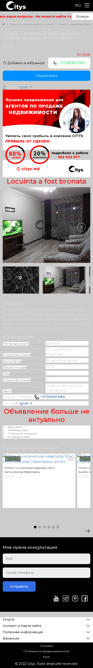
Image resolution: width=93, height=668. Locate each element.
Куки (46, 656)
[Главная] (4, 24)
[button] (81, 227)
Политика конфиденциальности (46, 651)
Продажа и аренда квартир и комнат (31, 24)
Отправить (19, 586)
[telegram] (65, 599)
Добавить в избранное (26, 63)
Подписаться (46, 76)
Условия (46, 645)
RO (78, 5)
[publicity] (46, 133)
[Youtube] (56, 599)
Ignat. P (25, 403)
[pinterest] (75, 599)
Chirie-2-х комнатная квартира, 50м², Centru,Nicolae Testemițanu (30, 470)
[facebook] (84, 599)
